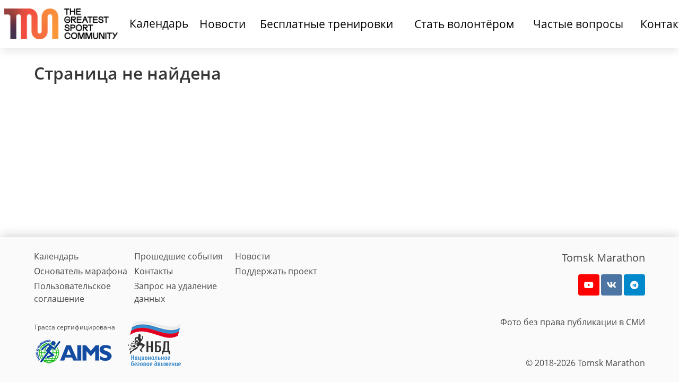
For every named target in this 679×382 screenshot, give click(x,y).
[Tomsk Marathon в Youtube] (588, 285)
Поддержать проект (276, 271)
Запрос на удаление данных (175, 292)
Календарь (158, 23)
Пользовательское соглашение (72, 292)
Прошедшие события (178, 256)
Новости (252, 256)
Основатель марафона (80, 271)
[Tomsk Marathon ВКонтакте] (611, 285)
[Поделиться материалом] (634, 285)
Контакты (153, 271)
